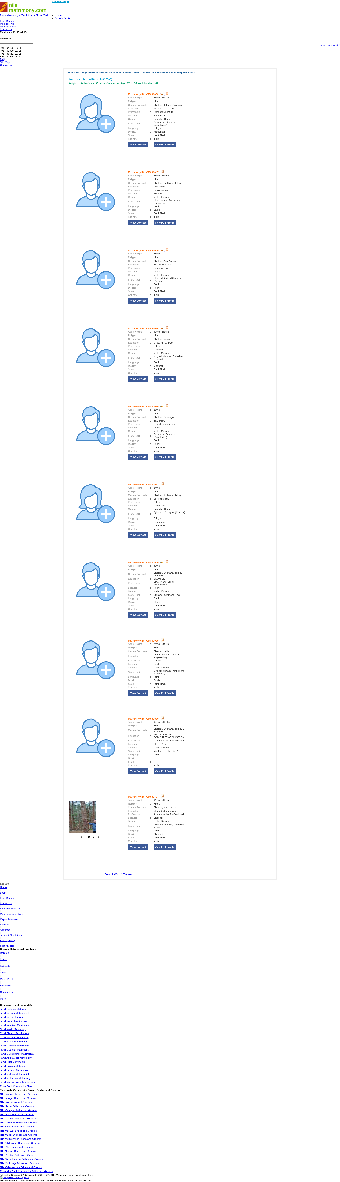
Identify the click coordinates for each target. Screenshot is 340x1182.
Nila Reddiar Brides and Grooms (18, 1155)
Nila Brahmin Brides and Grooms (18, 1094)
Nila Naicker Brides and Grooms (18, 1151)
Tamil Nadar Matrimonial (13, 1021)
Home (58, 15)
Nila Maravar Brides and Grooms (18, 1130)
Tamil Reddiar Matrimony (14, 1070)
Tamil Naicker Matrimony (14, 1065)
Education (5, 985)
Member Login (60, 1)
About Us (5, 929)
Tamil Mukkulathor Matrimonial (17, 1053)
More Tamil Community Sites (16, 1086)
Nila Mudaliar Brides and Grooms (18, 1134)
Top (89, 1180)
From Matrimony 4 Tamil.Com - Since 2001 (24, 15)
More (3, 998)
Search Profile (63, 18)
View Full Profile (164, 144)
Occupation (6, 992)
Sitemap (4, 924)
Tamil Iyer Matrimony (11, 1017)
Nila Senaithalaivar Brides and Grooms (21, 1159)
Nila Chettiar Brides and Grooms (18, 1118)
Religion (4, 952)
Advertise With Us (10, 908)
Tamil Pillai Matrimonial (13, 1061)
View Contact (137, 144)
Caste (3, 959)
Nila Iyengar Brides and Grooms (18, 1098)
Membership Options (11, 913)
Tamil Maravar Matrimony (14, 1045)
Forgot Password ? (329, 45)
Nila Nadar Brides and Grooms (17, 1106)
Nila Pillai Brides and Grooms (16, 1147)
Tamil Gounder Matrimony (14, 1037)
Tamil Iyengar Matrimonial (14, 1013)
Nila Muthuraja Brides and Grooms (19, 1163)
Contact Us (6, 29)
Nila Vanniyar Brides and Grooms (18, 1110)
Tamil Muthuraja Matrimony (15, 1078)
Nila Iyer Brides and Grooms (16, 1102)
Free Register (7, 20)
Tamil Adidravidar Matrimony (16, 1057)
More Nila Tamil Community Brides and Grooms (26, 1171)
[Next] (98, 838)
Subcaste (5, 966)
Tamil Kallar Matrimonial (13, 1041)
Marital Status (7, 979)
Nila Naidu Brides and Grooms (17, 1114)
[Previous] (81, 838)
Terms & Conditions (11, 935)
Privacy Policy (7, 940)
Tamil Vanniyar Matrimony (14, 1025)
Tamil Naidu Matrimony (13, 1029)
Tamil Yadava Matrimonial (14, 1074)
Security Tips (7, 945)
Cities (3, 972)
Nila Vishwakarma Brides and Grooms (21, 1167)
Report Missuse (9, 919)
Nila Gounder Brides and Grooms (18, 1122)
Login (3, 892)
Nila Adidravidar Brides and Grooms (20, 1142)
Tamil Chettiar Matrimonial (14, 1033)
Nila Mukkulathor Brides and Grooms (20, 1138)
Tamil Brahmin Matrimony (14, 1009)
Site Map (5, 62)
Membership (7, 23)
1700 (124, 874)
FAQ (2, 59)
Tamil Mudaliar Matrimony (14, 1049)
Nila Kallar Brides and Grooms (17, 1126)
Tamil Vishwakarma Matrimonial (17, 1082)
